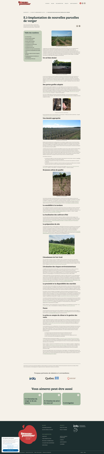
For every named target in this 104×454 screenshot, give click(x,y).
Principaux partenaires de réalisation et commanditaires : (32, 57)
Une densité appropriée (29, 39)
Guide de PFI (44, 436)
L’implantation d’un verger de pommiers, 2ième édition (52, 115)
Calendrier (62, 444)
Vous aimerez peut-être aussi (30, 58)
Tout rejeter (10, 448)
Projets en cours (63, 427)
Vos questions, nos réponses (48, 442)
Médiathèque (44, 445)
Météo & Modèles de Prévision (63, 437)
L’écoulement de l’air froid (29, 47)
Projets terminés (63, 429)
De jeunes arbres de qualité (30, 41)
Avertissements (63, 441)
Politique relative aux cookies (8, 443)
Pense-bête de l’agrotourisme (48, 301)
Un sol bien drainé (28, 36)
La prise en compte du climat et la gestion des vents (32, 54)
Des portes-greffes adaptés (30, 38)
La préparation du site (29, 45)
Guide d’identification (46, 438)
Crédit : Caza (83, 452)
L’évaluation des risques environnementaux (32, 48)
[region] (11, 444)
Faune (26, 51)
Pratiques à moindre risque (47, 440)
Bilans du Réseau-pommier (47, 429)
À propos (62, 439)
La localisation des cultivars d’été (31, 44)
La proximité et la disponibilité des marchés (32, 50)
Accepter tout (10, 450)
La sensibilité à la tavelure (29, 42)
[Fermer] (18, 437)
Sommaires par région (46, 427)
